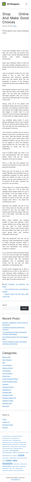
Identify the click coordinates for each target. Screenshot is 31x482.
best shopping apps (6, 438)
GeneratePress (15, 479)
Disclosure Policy (7, 425)
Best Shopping (9, 284)
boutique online (16, 444)
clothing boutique (14, 446)
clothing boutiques (22, 446)
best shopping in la (15, 438)
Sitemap (5, 427)
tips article (5, 406)
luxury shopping (14, 450)
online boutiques (12, 457)
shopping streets (15, 466)
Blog (3, 362)
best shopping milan (6, 442)
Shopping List (6, 390)
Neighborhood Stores (6, 455)
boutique (16, 442)
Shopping (5, 384)
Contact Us (6, 422)
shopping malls (6, 466)
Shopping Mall (6, 392)
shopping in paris (23, 463)
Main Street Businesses (7, 452)
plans (3, 460)
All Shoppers (13, 4)
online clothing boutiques (22, 457)
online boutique (5, 457)
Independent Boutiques (18, 448)
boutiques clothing (6, 446)
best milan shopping (6, 436)
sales (15, 460)
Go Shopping (20, 284)
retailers (8, 460)
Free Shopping (7, 365)
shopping (7, 463)
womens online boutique (19, 470)
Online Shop (6, 376)
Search (4, 305)
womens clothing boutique (7, 470)
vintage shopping (19, 468)
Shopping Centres (8, 387)
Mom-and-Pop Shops (20, 452)
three (11, 468)
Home (4, 419)
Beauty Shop (6, 357)
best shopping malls (16, 440)
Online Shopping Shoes (9, 381)
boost (12, 442)
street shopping (22, 466)
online (21, 455)
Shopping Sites (7, 403)
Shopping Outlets (7, 401)
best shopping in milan (7, 440)
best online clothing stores (16, 436)
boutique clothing (22, 442)
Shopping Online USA (9, 398)
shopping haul (16, 463)
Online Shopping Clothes (10, 379)
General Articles (7, 368)
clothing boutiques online (7, 448)
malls (14, 452)
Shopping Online (7, 395)
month (27, 452)
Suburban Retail (5, 468)
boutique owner (23, 444)
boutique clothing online (7, 444)
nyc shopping (14, 455)
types (13, 468)
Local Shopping (7, 373)
